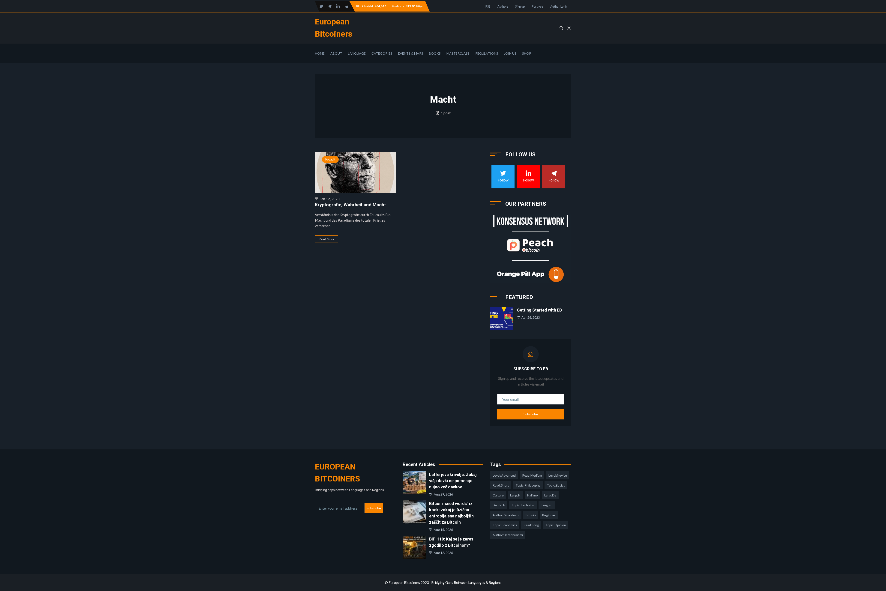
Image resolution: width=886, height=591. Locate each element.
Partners (537, 6)
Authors (502, 6)
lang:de (550, 495)
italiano (532, 495)
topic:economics (505, 525)
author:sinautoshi (506, 515)
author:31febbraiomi (508, 535)
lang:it (515, 495)
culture (498, 495)
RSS (488, 6)
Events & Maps (410, 53)
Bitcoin (531, 515)
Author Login (559, 6)
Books (435, 53)
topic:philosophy (527, 485)
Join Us (510, 53)
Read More (326, 239)
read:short (501, 485)
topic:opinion (555, 525)
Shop (526, 53)
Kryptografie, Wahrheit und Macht (350, 205)
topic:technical (523, 505)
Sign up (520, 6)
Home (320, 53)
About (336, 53)
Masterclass (458, 53)
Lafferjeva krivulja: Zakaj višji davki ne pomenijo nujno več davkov (453, 480)
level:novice (557, 475)
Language (357, 53)
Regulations (486, 53)
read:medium (532, 475)
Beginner (548, 515)
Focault (330, 159)
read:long (531, 525)
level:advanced (504, 475)
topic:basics (556, 485)
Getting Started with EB (539, 310)
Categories (381, 53)
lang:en (546, 505)
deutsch (499, 505)
